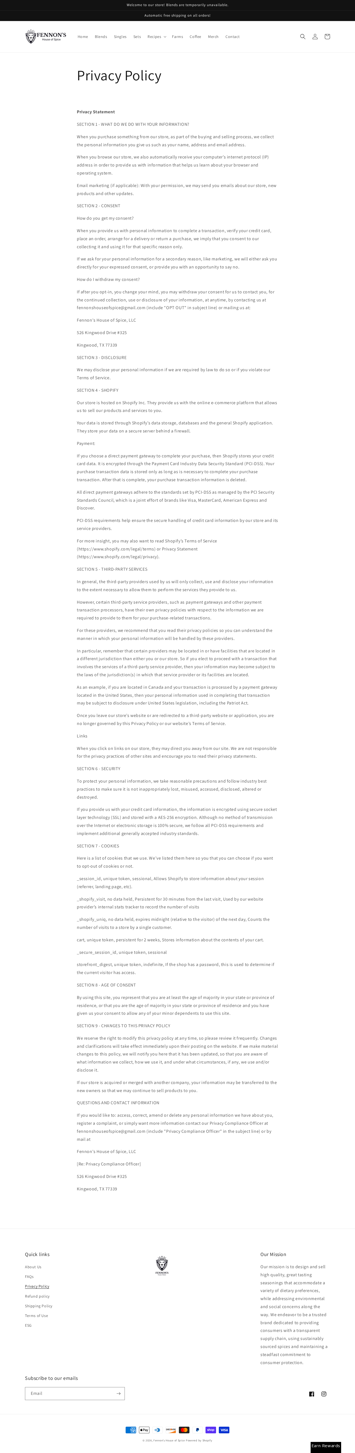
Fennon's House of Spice (169, 1440)
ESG (28, 1325)
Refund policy (37, 1296)
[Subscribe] (118, 1393)
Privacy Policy (37, 1286)
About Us (33, 1266)
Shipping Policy (38, 1305)
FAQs (29, 1276)
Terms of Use (36, 1315)
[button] (156, 36)
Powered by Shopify (199, 1440)
